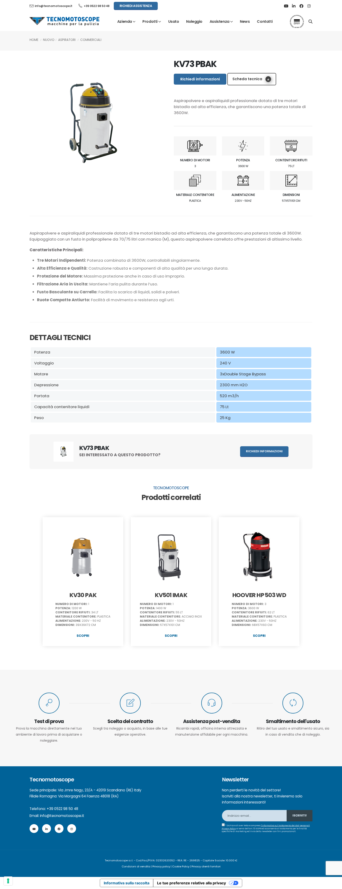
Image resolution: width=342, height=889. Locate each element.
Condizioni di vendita (136, 866)
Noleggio (194, 21)
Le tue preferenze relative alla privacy (191, 883)
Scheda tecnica (247, 78)
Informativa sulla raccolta (126, 883)
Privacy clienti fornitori (206, 866)
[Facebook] (301, 6)
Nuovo (48, 40)
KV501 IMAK (171, 595)
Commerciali (90, 40)
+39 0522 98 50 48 (96, 6)
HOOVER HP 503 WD (259, 595)
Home (34, 40)
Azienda (124, 21)
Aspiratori (67, 40)
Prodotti (150, 21)
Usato (173, 21)
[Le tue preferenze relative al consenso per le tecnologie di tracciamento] (8, 880)
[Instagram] (309, 6)
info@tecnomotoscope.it (62, 815)
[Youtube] (286, 6)
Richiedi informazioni (200, 79)
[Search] (310, 21)
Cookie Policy (180, 866)
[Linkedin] (293, 6)
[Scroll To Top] (334, 884)
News (245, 21)
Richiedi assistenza (136, 5)
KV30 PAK (82, 595)
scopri (83, 635)
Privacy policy (161, 866)
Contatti (264, 21)
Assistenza (219, 21)
